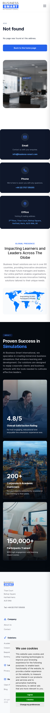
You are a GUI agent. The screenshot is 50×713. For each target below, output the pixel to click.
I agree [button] (30, 695)
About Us (8, 625)
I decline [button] (30, 700)
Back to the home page (25, 48)
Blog (6, 689)
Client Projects (10, 685)
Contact (7, 629)
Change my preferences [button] (30, 705)
